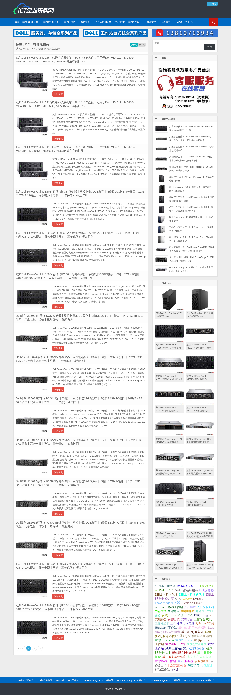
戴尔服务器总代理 (184, 652)
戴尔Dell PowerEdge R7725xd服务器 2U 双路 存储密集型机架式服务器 (169, 567)
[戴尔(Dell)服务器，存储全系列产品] (46, 36)
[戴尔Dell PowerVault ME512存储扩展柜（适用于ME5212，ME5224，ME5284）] (169, 372)
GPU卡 (187, 598)
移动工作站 (162, 669)
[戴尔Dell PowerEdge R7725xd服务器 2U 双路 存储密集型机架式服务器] (169, 561)
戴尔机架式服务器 (200, 657)
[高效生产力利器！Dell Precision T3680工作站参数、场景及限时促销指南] (161, 209)
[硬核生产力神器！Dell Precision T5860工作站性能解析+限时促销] (161, 199)
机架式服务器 (177, 665)
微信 (213, 3)
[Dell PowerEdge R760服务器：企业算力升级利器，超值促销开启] (161, 269)
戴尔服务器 (196, 648)
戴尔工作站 (69, 22)
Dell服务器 (206, 590)
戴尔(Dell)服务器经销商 (195, 636)
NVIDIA (198, 598)
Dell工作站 (166, 590)
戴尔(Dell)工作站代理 (192, 627)
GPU (178, 598)
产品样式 (190, 607)
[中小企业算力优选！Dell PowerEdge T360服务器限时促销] (161, 229)
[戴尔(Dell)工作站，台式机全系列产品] (115, 36)
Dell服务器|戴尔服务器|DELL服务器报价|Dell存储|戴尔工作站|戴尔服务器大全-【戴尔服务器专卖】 (33, 8)
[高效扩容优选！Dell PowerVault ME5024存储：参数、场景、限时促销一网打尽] (161, 139)
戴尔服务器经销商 (174, 657)
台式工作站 (169, 615)
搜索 (157, 43)
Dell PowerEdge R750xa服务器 (97, 680)
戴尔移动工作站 (165, 661)
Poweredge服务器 (167, 603)
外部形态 (174, 619)
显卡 (180, 661)
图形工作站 (185, 615)
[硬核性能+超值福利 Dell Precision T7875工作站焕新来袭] (161, 179)
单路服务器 (187, 611)
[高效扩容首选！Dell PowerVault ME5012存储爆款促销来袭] (161, 149)
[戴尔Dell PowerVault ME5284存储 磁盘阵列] (200, 372)
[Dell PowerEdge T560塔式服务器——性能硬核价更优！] (161, 219)
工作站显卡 (162, 623)
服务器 (188, 661)
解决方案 (165, 22)
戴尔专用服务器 (51, 22)
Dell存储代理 (185, 586)
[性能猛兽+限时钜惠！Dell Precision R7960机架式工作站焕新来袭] (161, 169)
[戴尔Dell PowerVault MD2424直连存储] (200, 498)
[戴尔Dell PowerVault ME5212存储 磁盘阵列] (200, 404)
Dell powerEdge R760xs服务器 (199, 680)
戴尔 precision (164, 640)
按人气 (142, 45)
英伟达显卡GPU (103, 22)
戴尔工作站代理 (176, 648)
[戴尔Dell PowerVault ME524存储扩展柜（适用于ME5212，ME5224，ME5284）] (200, 341)
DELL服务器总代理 (192, 594)
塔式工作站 (201, 615)
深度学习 (193, 665)
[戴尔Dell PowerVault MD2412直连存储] (169, 530)
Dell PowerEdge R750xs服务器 (165, 680)
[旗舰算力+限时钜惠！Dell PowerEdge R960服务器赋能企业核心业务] (161, 259)
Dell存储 (60, 680)
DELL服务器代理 (166, 594)
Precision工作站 (192, 603)
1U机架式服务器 (165, 586)
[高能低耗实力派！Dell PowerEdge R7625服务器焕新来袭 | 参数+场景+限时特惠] (161, 249)
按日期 (134, 45)
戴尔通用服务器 (30, 22)
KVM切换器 (119, 22)
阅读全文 (58, 94)
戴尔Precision (184, 640)
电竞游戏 (206, 665)
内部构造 (173, 611)
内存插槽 (160, 611)
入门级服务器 (205, 607)
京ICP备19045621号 (115, 689)
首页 (17, 22)
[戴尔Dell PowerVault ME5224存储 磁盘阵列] (169, 404)
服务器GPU (202, 661)
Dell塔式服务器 (44, 680)
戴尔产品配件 (135, 22)
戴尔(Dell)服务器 (192, 632)
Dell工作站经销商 (186, 590)
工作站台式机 (203, 619)
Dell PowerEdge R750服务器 (131, 680)
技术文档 (151, 22)
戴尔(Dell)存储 (205, 623)
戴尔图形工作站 (175, 644)
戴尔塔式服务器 (196, 644)
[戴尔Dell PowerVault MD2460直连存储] (169, 498)
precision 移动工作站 (169, 607)
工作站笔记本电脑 (182, 623)
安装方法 (186, 619)
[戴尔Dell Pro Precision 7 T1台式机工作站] (169, 310)
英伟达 (175, 669)
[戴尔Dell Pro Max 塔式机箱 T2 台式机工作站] (200, 310)
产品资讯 (177, 22)
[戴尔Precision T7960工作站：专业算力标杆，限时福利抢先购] (161, 189)
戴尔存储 (85, 22)
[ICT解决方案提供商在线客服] (185, 110)
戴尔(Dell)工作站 (166, 627)
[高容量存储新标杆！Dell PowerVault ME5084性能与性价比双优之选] (161, 129)
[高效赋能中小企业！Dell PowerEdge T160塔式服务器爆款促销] (161, 239)
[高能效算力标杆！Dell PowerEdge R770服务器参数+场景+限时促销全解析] (161, 159)
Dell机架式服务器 (24, 680)
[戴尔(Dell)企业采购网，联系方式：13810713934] (185, 36)
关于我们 (189, 22)
